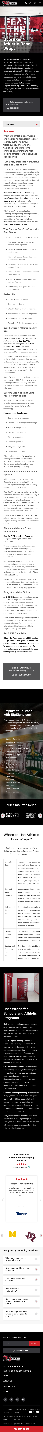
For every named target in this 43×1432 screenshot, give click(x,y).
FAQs (5, 1391)
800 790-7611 (15, 1419)
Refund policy (8, 1409)
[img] (21, 1164)
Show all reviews (20, 1167)
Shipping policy (34, 1409)
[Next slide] (40, 815)
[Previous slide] (3, 815)
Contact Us (9, 1386)
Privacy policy (21, 1409)
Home (5, 1375)
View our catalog (23, 1351)
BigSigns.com (15, 1424)
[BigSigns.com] (12, 1234)
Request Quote (21, 1429)
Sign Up (34, 1343)
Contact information (11, 1412)
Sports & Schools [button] (13, 1367)
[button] (30, 3)
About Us (7, 1381)
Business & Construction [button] (17, 1371)
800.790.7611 (34, 1412)
